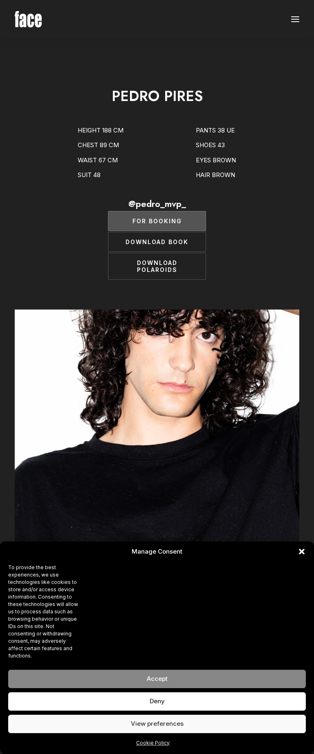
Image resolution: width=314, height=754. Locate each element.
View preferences (157, 723)
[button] (302, 552)
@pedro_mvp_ (157, 203)
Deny (157, 701)
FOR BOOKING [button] (157, 221)
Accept (157, 678)
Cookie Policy (153, 743)
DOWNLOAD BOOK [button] (157, 241)
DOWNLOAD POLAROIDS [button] (158, 266)
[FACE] (28, 19)
